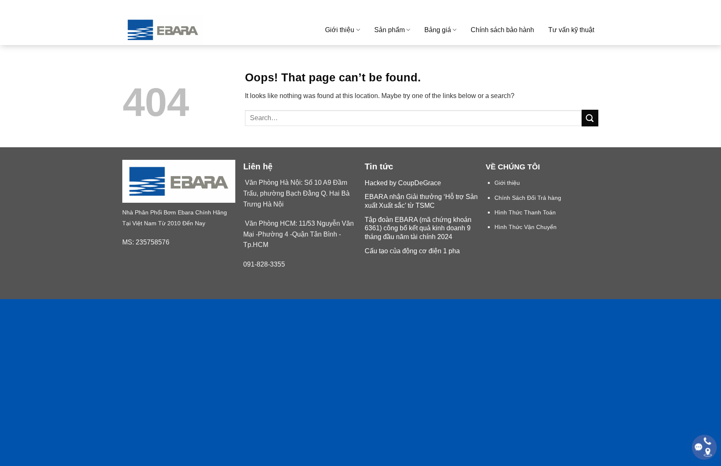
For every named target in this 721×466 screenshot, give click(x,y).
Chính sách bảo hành (502, 29)
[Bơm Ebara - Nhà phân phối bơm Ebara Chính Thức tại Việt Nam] (176, 30)
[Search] (594, 7)
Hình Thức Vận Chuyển (525, 227)
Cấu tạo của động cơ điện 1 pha (412, 250)
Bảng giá (437, 29)
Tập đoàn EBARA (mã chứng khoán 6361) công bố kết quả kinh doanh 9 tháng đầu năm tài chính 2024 (418, 228)
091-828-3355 (264, 264)
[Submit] (590, 118)
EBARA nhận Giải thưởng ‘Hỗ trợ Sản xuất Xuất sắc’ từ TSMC (421, 201)
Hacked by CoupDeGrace (403, 182)
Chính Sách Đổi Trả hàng (527, 198)
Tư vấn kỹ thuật (571, 29)
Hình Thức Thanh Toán (525, 212)
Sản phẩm (389, 29)
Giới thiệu (339, 29)
